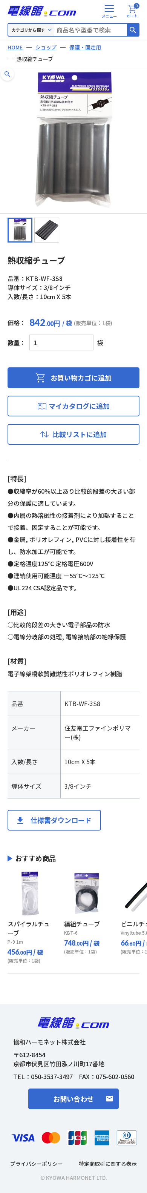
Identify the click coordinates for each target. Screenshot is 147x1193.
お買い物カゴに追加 (81, 377)
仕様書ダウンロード (61, 820)
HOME (15, 47)
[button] (7, 74)
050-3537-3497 (52, 1076)
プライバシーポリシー (36, 1163)
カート (132, 11)
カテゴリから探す (28, 30)
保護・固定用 (85, 47)
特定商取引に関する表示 (108, 1163)
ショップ (46, 47)
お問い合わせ (73, 1099)
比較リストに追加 (79, 434)
